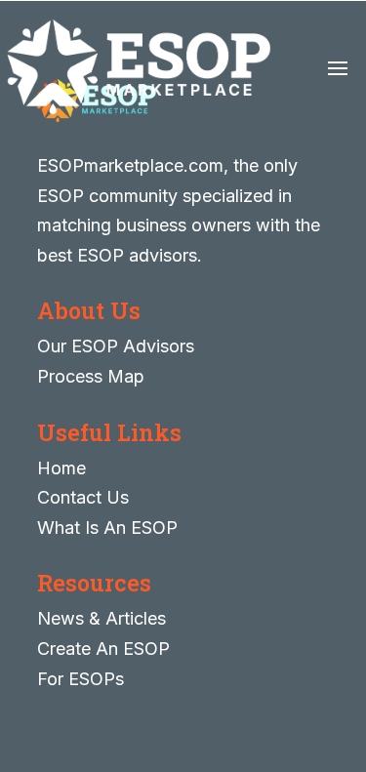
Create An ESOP (103, 648)
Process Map (90, 376)
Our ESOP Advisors (115, 346)
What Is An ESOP (107, 527)
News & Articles (101, 618)
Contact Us (83, 497)
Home (61, 468)
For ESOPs (80, 679)
